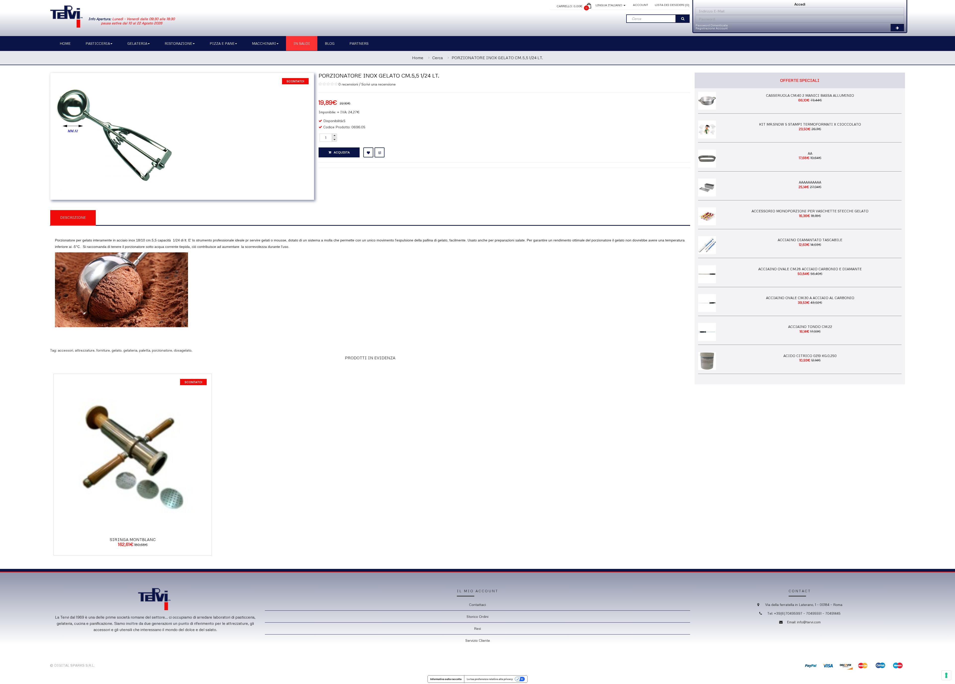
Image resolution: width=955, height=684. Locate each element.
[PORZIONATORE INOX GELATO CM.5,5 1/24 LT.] (113, 136)
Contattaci (477, 604)
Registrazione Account (712, 28)
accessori (65, 350)
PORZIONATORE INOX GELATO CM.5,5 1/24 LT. (497, 57)
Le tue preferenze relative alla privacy (490, 679)
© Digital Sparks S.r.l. (72, 665)
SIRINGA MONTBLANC (133, 539)
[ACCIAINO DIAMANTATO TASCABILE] (707, 245)
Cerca (437, 57)
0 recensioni (348, 84)
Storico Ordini (477, 616)
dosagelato (182, 350)
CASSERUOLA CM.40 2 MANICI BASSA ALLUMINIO (810, 95)
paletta (144, 350)
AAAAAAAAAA (810, 182)
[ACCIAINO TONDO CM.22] (707, 331)
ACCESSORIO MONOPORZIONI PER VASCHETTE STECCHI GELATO (810, 211)
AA (810, 153)
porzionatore (162, 350)
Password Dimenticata (712, 25)
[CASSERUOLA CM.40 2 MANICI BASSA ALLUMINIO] (707, 100)
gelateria (130, 350)
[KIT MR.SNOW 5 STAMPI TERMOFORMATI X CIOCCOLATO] (707, 129)
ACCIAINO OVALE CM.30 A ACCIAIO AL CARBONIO (810, 298)
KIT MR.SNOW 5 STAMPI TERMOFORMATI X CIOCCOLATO (810, 124)
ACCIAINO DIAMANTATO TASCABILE (810, 240)
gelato (117, 350)
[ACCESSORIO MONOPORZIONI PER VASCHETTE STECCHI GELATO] (707, 216)
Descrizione (73, 217)
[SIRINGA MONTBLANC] (133, 452)
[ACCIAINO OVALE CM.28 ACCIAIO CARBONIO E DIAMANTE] (707, 274)
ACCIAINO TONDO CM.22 (810, 326)
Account (640, 5)
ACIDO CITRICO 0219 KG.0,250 (810, 356)
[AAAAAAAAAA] (707, 187)
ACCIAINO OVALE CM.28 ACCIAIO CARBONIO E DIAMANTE (810, 269)
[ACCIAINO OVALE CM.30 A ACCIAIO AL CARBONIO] (707, 303)
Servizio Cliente (477, 640)
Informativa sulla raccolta (446, 679)
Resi (477, 628)
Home (417, 57)
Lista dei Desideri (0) (672, 5)
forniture (103, 350)
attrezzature (85, 350)
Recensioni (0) (121, 217)
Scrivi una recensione (378, 84)
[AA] (707, 158)
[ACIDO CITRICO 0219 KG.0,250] (707, 360)
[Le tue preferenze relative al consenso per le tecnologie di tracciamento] (946, 675)
